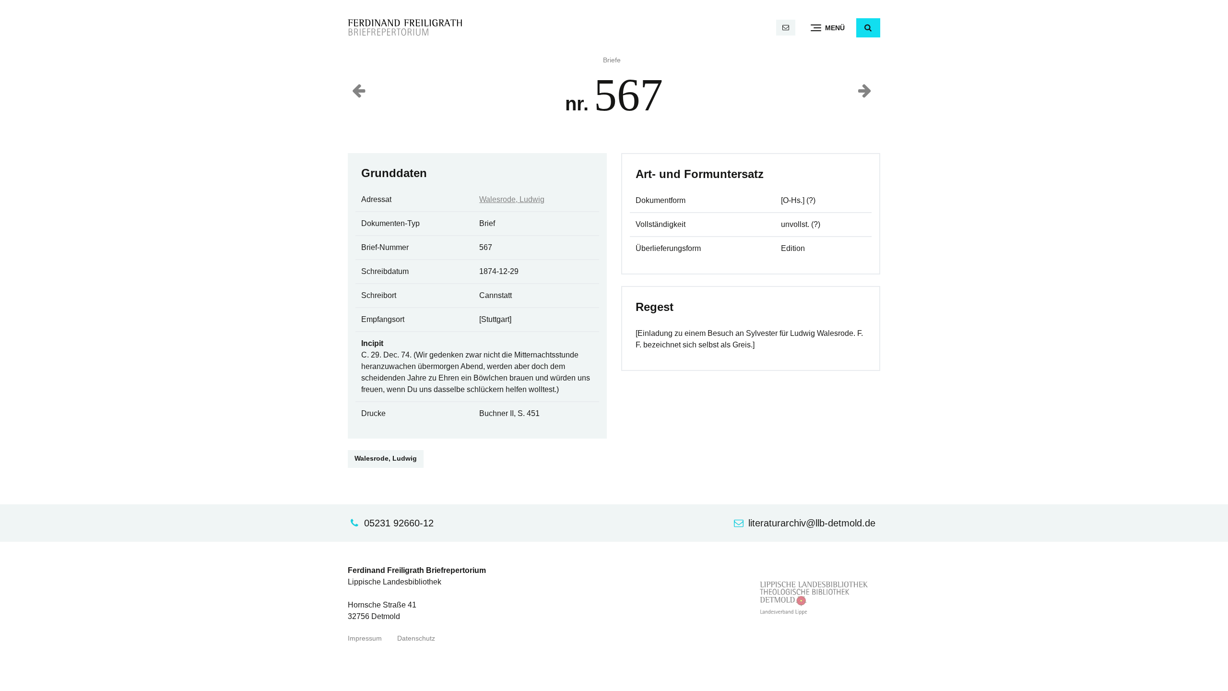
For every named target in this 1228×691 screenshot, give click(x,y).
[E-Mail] (785, 28)
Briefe (612, 60)
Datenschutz (416, 638)
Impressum (365, 638)
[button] (868, 27)
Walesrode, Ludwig (511, 199)
